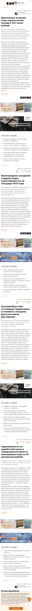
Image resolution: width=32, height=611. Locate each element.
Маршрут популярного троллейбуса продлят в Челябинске (15, 140)
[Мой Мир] (28, 98)
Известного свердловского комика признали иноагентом (14, 275)
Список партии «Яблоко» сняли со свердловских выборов (14, 159)
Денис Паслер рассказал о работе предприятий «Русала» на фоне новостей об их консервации (16, 419)
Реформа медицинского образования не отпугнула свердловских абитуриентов (16, 149)
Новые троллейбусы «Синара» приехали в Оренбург (17, 290)
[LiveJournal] (30, 98)
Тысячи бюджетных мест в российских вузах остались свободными (16, 562)
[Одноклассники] (23, 98)
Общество (4, 94)
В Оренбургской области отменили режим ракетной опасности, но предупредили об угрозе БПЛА (14, 154)
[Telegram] (25, 98)
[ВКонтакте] (21, 98)
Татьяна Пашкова (25, 170)
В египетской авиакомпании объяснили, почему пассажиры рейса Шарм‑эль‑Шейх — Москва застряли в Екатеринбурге (17, 429)
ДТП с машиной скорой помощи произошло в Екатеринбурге (13, 270)
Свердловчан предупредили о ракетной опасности (16, 551)
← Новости (5, 7)
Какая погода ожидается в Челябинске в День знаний (16, 424)
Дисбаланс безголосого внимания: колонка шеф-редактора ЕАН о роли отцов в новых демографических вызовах (17, 412)
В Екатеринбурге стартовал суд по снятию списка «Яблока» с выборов (15, 144)
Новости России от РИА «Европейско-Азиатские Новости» (12, 3)
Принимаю (16, 608)
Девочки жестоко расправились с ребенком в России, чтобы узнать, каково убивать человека (16, 280)
